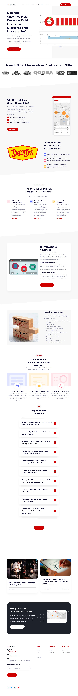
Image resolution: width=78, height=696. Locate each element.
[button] (28, 4)
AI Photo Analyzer (48, 4)
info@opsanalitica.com (14, 656)
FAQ (50, 655)
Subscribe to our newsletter (13, 664)
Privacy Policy (65, 650)
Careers (38, 650)
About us (39, 655)
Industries (39, 657)
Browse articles (65, 554)
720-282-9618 (12, 651)
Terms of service (66, 652)
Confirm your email (66, 655)
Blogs (51, 650)
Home (23, 4)
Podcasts (52, 652)
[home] (11, 5)
